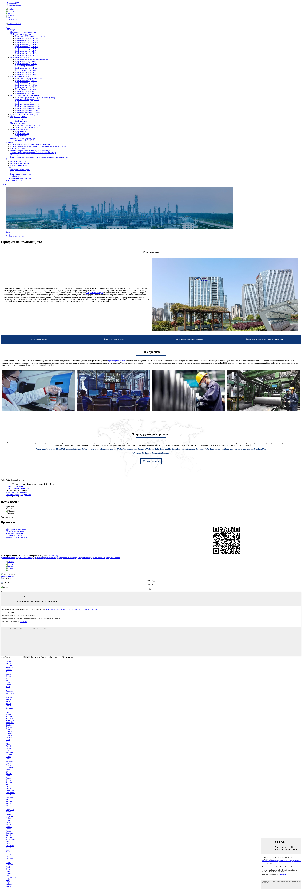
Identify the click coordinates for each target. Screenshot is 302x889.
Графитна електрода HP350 (26, 64)
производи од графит (116, 361)
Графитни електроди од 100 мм (27, 102)
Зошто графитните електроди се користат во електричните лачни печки (39, 157)
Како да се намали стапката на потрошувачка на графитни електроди (38, 146)
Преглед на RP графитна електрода (29, 79)
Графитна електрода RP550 (26, 91)
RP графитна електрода (19, 76)
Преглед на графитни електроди (23, 32)
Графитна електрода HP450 (26, 68)
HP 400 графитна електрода (26, 66)
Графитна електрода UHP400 (26, 42)
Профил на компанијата (20, 170)
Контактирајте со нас (14, 180)
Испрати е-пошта (8, 576)
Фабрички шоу (16, 176)
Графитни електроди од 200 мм (27, 106)
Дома (8, 28)
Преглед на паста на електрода (27, 125)
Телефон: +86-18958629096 (16, 486)
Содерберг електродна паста (26, 127)
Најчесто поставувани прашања (18, 178)
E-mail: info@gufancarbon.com (17, 488)
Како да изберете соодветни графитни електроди (30, 144)
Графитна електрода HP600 (26, 74)
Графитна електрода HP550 (26, 72)
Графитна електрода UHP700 (26, 55)
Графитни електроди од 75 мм (27, 100)
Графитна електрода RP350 (26, 83)
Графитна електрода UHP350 (26, 40)
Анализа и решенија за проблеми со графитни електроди (33, 153)
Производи (10, 30)
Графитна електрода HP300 (26, 62)
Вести (8, 159)
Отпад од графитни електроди (27, 119)
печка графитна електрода (47, 558)
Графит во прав (21, 121)
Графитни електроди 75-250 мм (27, 112)
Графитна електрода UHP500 (26, 47)
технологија (10, 142)
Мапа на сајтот (54, 556)
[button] (151, 461)
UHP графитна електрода (20, 34)
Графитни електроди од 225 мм (27, 108)
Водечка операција (18, 148)
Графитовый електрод (68, 558)
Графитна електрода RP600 (26, 93)
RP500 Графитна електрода (26, 89)
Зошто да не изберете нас (20, 174)
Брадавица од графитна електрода (24, 115)
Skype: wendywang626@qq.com (18, 495)
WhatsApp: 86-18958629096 (16, 493)
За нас (8, 168)
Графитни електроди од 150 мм (27, 104)
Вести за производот (18, 165)
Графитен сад (20, 132)
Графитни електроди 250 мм (26, 110)
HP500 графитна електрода (26, 70)
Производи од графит (19, 129)
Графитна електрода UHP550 (26, 49)
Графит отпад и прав (18, 117)
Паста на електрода (18, 123)
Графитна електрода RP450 (26, 87)
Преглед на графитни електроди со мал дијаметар (35, 98)
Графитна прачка (22, 134)
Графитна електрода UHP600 (26, 51)
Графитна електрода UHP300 (26, 38)
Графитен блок (21, 136)
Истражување (11, 20)
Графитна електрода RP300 (26, 81)
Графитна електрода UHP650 (26, 53)
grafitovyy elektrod (8, 558)
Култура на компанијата (20, 172)
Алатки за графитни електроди (22, 138)
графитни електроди (94, 293)
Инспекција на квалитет (20, 155)
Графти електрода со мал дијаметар (24, 95)
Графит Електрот (113, 558)
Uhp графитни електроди (26, 558)
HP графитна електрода (19, 57)
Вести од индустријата (19, 163)
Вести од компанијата (19, 161)
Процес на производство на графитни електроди (30, 151)
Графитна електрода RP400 (26, 85)
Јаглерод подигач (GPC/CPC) (22, 140)
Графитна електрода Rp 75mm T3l (91, 558)
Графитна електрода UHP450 (26, 45)
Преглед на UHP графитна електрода (30, 36)
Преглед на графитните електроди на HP (31, 59)
